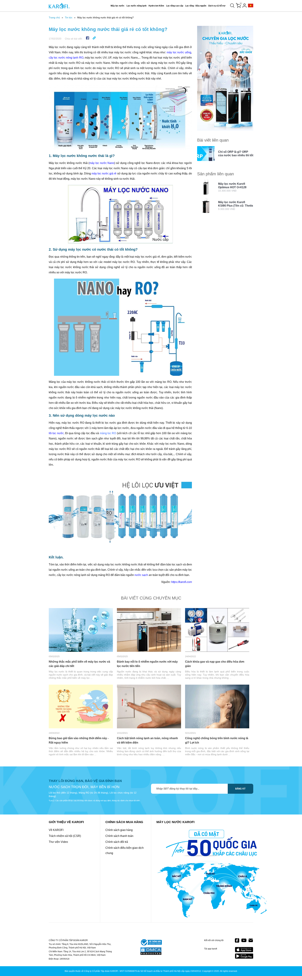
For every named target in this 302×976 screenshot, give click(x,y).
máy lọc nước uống (179, 52)
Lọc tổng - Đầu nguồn (195, 6)
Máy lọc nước (117, 6)
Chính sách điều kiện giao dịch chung (124, 850)
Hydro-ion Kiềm (156, 6)
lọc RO (111, 433)
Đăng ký (240, 788)
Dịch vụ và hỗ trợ (216, 6)
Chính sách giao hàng (119, 829)
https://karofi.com (181, 581)
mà (102, 433)
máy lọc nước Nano (101, 163)
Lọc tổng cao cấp (174, 6)
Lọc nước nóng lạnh (136, 6)
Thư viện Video (58, 841)
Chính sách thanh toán (119, 835)
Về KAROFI (56, 829)
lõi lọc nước (56, 433)
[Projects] (250, 6)
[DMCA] (151, 951)
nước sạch (141, 574)
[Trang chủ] (59, 6)
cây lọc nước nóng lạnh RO (66, 57)
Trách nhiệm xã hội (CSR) (65, 835)
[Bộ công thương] (151, 942)
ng (105, 433)
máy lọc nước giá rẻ (104, 173)
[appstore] (244, 949)
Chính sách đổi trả (116, 841)
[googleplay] (244, 956)
